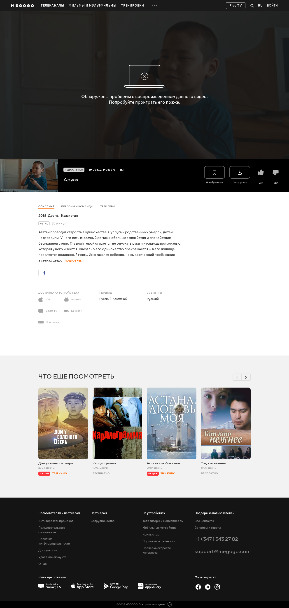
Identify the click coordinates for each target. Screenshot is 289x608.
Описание (46, 206)
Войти (272, 6)
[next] (246, 377)
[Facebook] (198, 587)
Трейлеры (107, 206)
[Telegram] (207, 587)
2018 (42, 215)
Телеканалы (52, 6)
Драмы (53, 215)
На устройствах (153, 513)
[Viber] (217, 587)
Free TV (236, 6)
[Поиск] (252, 5)
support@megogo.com (223, 551)
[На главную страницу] (22, 5)
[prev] (237, 377)
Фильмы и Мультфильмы (93, 6)
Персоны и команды (77, 206)
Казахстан (69, 215)
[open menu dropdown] (155, 5)
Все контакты (204, 521)
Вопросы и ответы (208, 528)
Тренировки (132, 6)
